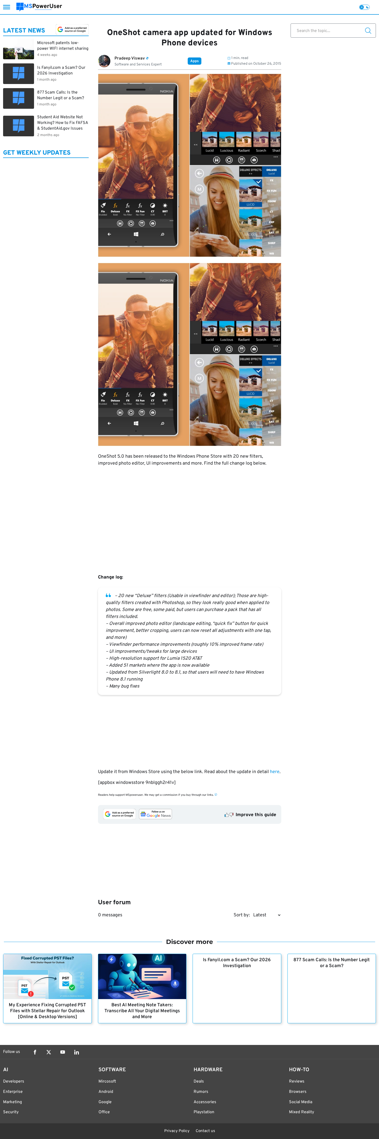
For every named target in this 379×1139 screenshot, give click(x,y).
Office (104, 1112)
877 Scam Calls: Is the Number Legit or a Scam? (331, 963)
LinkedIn (76, 1052)
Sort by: (242, 915)
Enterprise (13, 1091)
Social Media (300, 1102)
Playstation (204, 1112)
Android (105, 1091)
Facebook (34, 1052)
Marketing (12, 1102)
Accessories (205, 1102)
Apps (194, 61)
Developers (13, 1081)
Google (105, 1102)
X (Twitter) (48, 1052)
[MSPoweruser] (39, 7)
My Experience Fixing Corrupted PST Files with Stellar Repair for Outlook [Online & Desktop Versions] (47, 1011)
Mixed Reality (301, 1112)
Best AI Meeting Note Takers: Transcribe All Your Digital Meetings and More (142, 1011)
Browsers (298, 1091)
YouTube (62, 1052)
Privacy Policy (177, 1131)
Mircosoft (107, 1081)
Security (11, 1112)
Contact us (205, 1131)
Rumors (201, 1091)
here (274, 772)
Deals (199, 1081)
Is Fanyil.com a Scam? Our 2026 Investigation (237, 963)
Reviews (296, 1081)
